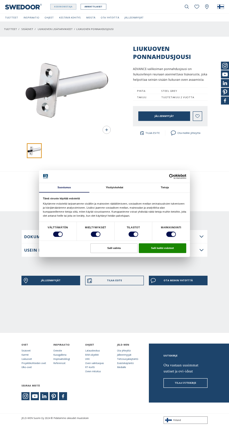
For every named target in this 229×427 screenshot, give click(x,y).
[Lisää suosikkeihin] (197, 116)
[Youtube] (35, 396)
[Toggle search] (187, 6)
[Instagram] (25, 396)
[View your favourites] (197, 6)
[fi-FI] (220, 6)
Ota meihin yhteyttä (188, 133)
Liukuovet (26, 358)
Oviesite (57, 350)
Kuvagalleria (59, 354)
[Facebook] (63, 396)
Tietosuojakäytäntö (127, 358)
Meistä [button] (90, 17)
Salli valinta (114, 248)
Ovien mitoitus (93, 371)
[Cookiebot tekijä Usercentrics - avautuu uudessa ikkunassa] (171, 176)
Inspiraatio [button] (31, 17)
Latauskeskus (92, 350)
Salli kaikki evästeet (162, 248)
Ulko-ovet (26, 367)
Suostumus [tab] (64, 187)
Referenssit (59, 363)
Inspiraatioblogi (61, 358)
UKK (87, 358)
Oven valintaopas (94, 363)
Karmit (25, 354)
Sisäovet (27, 29)
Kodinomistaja (63, 6)
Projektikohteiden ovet (33, 363)
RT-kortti (90, 367)
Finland (177, 420)
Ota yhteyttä (124, 350)
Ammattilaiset (93, 6)
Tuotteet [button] (11, 17)
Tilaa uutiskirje (185, 382)
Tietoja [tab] (165, 187)
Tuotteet (10, 29)
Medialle (121, 367)
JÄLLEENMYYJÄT (164, 116)
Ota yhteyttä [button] (110, 17)
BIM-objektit (92, 354)
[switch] (95, 234)
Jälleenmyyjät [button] (134, 17)
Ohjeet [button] (49, 17)
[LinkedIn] (44, 396)
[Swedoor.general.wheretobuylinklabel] (207, 6)
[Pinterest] (54, 396)
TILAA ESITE (152, 133)
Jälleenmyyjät (124, 354)
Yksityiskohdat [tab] (114, 187)
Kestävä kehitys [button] (70, 17)
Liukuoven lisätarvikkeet (55, 29)
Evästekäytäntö (125, 363)
